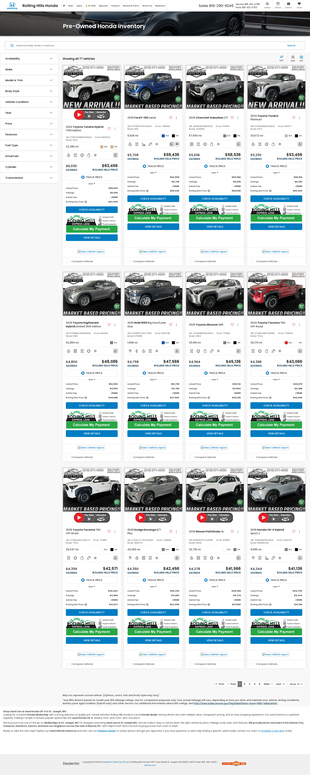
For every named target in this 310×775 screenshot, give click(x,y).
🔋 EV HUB (90, 5)
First (220, 684)
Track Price (94, 177)
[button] (117, 87)
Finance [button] (115, 5)
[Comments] (115, 155)
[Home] (64, 5)
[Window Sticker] (177, 144)
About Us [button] (147, 5)
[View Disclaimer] (95, 155)
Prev (232, 684)
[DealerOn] (71, 763)
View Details (91, 238)
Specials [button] (103, 5)
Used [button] (79, 5)
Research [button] (160, 5)
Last (279, 684)
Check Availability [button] (92, 210)
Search (291, 45)
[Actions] (115, 129)
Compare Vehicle (82, 261)
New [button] (70, 5)
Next (268, 684)
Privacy (126, 762)
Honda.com (150, 765)
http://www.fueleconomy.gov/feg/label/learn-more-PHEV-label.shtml (236, 703)
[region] (92, 195)
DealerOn (107, 762)
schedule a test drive (273, 730)
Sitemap (117, 762)
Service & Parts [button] (131, 5)
